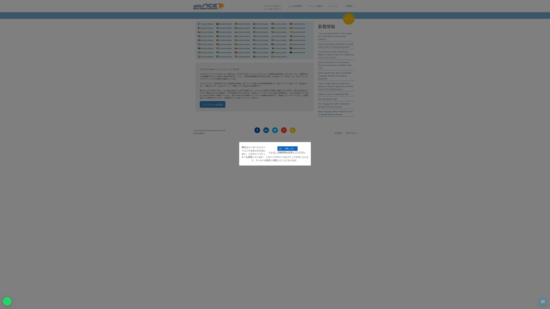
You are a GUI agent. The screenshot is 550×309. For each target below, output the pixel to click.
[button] (7, 301)
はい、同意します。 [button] (287, 148)
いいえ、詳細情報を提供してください (287, 152)
